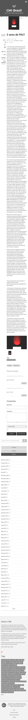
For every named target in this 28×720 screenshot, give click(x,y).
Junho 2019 (4, 528)
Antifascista (4, 674)
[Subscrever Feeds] (14, 652)
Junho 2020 (4, 491)
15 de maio (13, 659)
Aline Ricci (22, 667)
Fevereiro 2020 (4, 503)
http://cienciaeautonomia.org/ (19, 196)
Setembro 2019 (5, 519)
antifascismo (23, 672)
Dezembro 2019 (5, 509)
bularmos (21, 223)
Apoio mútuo (4, 676)
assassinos (4, 683)
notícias (14, 447)
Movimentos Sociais (18, 40)
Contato (14, 717)
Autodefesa (4, 692)
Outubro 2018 (4, 553)
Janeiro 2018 (4, 581)
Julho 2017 (3, 600)
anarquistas (21, 670)
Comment (9, 411)
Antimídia (10, 674)
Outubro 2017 (4, 590)
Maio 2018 (3, 568)
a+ (5, 54)
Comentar (9, 365)
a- (3, 54)
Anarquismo (14, 670)
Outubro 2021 (4, 469)
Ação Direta (16, 663)
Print (5, 51)
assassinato (12, 681)
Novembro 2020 (5, 478)
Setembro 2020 (5, 481)
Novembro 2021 (5, 466)
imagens (22, 220)
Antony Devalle (17, 674)
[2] (10, 60)
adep (21, 663)
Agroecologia (5, 665)
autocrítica (23, 690)
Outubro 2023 (4, 463)
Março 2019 (4, 537)
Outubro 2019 (4, 516)
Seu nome (9, 404)
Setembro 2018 (5, 556)
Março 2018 (4, 575)
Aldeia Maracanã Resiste (7, 667)
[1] (18, 59)
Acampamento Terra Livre (7, 663)
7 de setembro (9, 661)
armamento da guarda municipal (9, 677)
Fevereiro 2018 (4, 578)
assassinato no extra (21, 681)
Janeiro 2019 (4, 544)
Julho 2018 (3, 562)
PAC (14, 359)
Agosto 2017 (4, 596)
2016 (23, 659)
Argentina (18, 676)
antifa (17, 672)
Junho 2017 (4, 603)
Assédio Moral (11, 683)
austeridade (16, 690)
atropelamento (5, 688)
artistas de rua (5, 681)
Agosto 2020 (4, 484)
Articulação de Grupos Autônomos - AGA (11, 679)
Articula (19, 677)
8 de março (16, 661)
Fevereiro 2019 (4, 540)
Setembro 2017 (5, 593)
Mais (14, 608)
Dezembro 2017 (5, 584)
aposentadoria (12, 676)
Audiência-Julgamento (15, 688)
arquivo (16, 454)
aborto (21, 661)
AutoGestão (10, 692)
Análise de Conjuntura (20, 668)
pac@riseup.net (10, 271)
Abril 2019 (3, 534)
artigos (14, 450)
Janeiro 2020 (4, 506)
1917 (17, 659)
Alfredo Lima (16, 667)
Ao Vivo (23, 674)
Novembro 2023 (5, 460)
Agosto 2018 (4, 559)
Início (14, 710)
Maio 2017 (3, 606)
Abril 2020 (3, 497)
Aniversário (9, 359)
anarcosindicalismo (6, 670)
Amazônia (4, 668)
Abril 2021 (3, 472)
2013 (20, 659)
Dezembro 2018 (5, 547)
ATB (23, 685)
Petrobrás (12, 219)
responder (24, 383)
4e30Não (3, 661)
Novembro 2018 (5, 550)
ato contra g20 (16, 686)
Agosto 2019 (4, 522)
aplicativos (17, 220)
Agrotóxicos (12, 665)
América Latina (10, 668)
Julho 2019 (3, 525)
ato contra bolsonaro (7, 686)
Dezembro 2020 (5, 475)
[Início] (14, 6)
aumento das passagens (7, 690)
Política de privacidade (14, 714)
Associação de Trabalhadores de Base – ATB (11, 685)
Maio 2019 (3, 531)
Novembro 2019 (5, 512)
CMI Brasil (14, 10)
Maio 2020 (3, 494)
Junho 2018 (4, 565)
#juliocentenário (5, 659)
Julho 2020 (3, 488)
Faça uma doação (14, 712)
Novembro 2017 (5, 587)
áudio (22, 688)
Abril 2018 (3, 572)
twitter (14, 272)
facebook (9, 272)
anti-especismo (11, 672)
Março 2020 (4, 500)
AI (16, 665)
